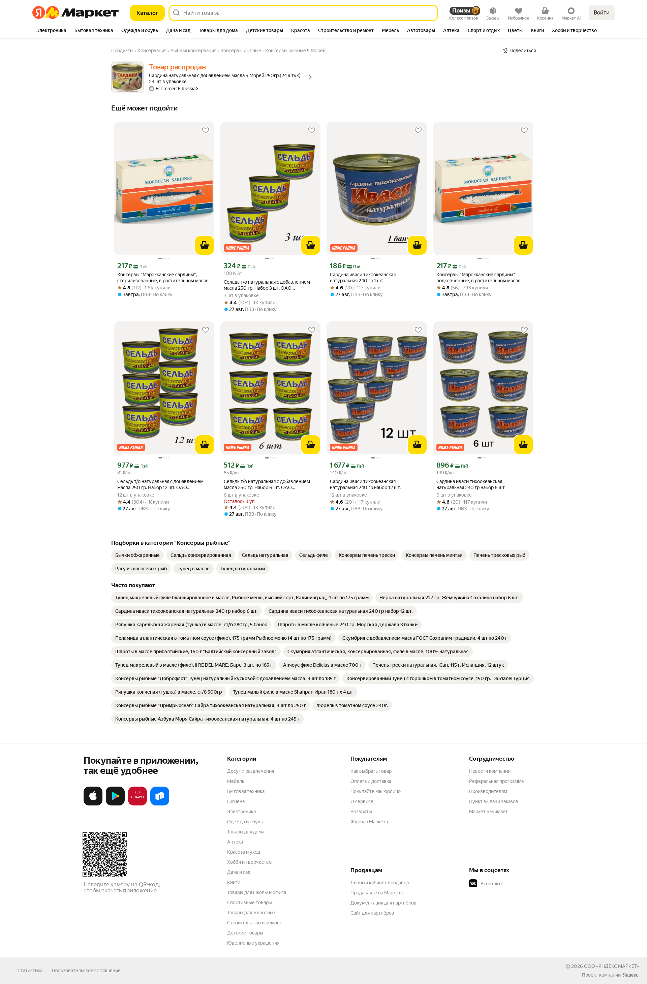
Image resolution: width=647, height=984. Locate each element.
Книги (233, 882)
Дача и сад (238, 872)
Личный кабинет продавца (379, 882)
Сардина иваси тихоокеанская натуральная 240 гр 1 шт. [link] (363, 277)
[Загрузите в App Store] (93, 804)
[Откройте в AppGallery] (137, 804)
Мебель (235, 781)
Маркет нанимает (488, 811)
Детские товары (245, 932)
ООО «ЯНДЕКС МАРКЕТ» (611, 966)
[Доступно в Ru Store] (159, 804)
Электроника (241, 811)
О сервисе (361, 801)
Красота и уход (243, 852)
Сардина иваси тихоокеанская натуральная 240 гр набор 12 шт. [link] (365, 484)
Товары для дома (245, 831)
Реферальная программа (496, 781)
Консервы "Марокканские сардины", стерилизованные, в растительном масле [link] (163, 277)
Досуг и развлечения (250, 771)
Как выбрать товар (371, 771)
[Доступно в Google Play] (115, 804)
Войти (602, 12)
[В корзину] (204, 245)
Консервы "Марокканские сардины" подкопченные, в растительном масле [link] (478, 277)
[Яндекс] (630, 975)
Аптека (235, 842)
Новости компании (490, 771)
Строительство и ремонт (254, 922)
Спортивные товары (249, 902)
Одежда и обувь (245, 821)
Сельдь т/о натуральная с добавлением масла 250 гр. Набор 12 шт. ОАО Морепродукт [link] (160, 484)
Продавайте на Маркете (376, 892)
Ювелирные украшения (253, 943)
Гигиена (236, 801)
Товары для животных (251, 912)
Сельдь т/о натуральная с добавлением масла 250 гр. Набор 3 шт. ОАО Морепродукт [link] (267, 285)
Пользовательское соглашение (86, 970)
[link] (137, 555)
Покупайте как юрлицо (375, 791)
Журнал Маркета (369, 821)
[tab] (51, 31)
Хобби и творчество (249, 862)
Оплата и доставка (370, 781)
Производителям (488, 791)
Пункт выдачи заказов (493, 801)
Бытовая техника (246, 791)
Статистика (30, 970)
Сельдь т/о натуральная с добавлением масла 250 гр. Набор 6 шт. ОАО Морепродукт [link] (267, 484)
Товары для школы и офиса (256, 892)
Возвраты (361, 811)
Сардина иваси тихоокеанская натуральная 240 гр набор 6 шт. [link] (470, 484)
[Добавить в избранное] (205, 130)
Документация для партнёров (383, 903)
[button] (516, 883)
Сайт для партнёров (372, 913)
